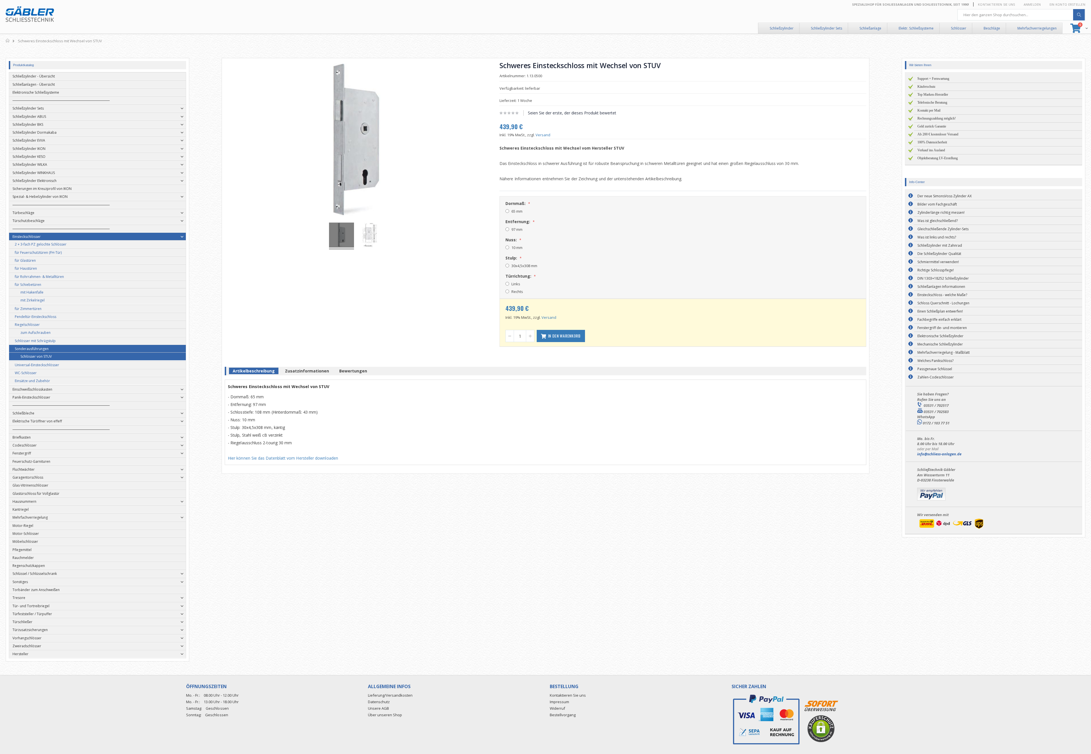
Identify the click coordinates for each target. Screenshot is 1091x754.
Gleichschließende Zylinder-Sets (943, 229)
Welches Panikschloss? (935, 360)
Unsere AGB (378, 708)
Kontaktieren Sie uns (996, 4)
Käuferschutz (926, 87)
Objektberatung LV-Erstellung (937, 158)
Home (8, 40)
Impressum (559, 701)
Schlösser (958, 28)
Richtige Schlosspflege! (935, 270)
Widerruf (557, 708)
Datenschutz (379, 701)
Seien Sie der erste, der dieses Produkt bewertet (572, 113)
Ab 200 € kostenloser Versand (937, 134)
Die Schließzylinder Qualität (939, 253)
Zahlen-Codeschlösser (935, 377)
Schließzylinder (782, 28)
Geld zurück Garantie (931, 126)
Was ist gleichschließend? (937, 220)
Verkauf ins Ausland (931, 150)
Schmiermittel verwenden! (938, 261)
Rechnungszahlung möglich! (936, 118)
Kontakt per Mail (928, 110)
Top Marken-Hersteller (932, 95)
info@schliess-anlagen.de (939, 453)
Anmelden (1032, 4)
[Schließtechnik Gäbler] (30, 14)
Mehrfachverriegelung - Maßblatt (943, 352)
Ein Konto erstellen (1067, 4)
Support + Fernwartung (933, 79)
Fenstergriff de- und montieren (942, 327)
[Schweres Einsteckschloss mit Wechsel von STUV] (341, 236)
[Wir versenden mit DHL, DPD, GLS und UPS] (951, 528)
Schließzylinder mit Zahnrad (939, 245)
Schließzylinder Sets (826, 28)
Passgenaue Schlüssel (934, 368)
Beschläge (992, 28)
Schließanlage (870, 28)
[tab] (253, 372)
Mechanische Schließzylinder (940, 344)
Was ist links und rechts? (936, 237)
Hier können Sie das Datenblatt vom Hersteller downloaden (283, 458)
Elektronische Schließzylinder (940, 336)
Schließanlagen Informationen (941, 286)
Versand (543, 134)
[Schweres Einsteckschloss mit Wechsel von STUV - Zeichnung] (369, 236)
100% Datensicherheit (932, 142)
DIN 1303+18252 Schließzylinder (943, 278)
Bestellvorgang (563, 714)
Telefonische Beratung (932, 102)
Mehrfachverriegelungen (1037, 28)
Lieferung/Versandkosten (390, 695)
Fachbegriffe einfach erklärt (939, 319)
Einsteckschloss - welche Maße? (942, 294)
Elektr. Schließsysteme (916, 28)
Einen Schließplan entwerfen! (940, 311)
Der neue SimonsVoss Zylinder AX (944, 196)
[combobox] (1021, 14)
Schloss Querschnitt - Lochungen (943, 303)
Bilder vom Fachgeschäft (937, 204)
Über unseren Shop (385, 714)
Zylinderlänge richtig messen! (941, 212)
